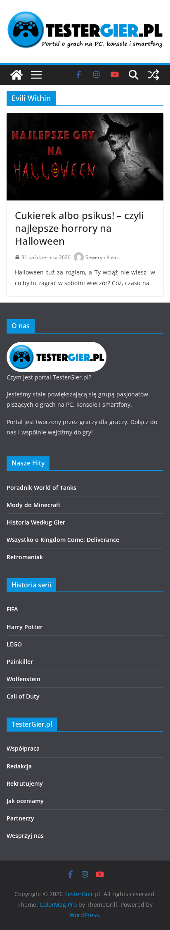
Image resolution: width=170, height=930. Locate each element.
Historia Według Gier (36, 522)
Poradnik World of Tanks (41, 487)
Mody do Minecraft (34, 505)
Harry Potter (24, 627)
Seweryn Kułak (102, 257)
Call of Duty (23, 696)
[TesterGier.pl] (16, 75)
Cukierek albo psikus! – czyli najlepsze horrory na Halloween (79, 228)
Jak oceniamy (25, 801)
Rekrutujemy (25, 783)
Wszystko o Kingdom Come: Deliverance (63, 540)
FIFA (12, 609)
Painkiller (20, 661)
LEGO (14, 644)
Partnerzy (20, 818)
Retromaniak (25, 557)
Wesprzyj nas (25, 835)
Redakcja (19, 766)
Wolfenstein (23, 679)
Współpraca (23, 748)
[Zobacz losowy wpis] (153, 75)
